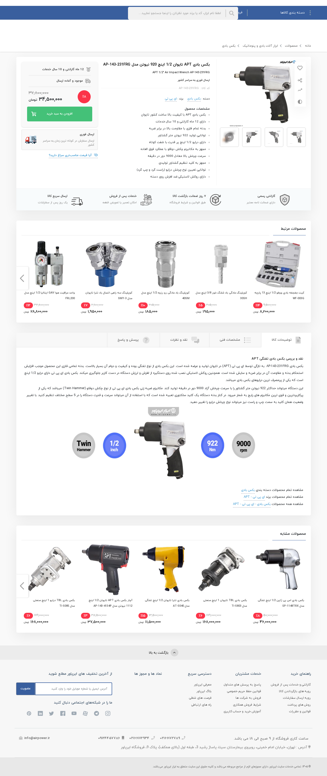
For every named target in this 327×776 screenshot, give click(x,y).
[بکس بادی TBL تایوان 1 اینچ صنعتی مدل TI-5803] (221, 569)
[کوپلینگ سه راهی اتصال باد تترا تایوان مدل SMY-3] (106, 264)
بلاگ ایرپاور (204, 691)
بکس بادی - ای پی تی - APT (252, 504)
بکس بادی (229, 46)
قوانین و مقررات (300, 711)
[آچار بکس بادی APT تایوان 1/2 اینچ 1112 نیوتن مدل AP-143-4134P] (106, 569)
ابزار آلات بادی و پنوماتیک (260, 46)
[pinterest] (29, 713)
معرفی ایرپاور (203, 685)
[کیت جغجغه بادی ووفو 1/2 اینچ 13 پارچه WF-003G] (278, 264)
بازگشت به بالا (159, 653)
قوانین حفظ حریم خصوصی (244, 691)
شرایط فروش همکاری (247, 705)
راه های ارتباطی (201, 705)
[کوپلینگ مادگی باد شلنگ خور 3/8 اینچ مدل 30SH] (221, 264)
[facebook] (63, 713)
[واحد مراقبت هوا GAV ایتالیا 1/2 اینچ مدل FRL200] (49, 264)
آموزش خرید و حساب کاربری (242, 711)
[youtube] (74, 713)
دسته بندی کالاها (293, 12)
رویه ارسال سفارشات (297, 698)
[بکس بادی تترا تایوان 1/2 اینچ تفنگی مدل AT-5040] (163, 569)
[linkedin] (40, 713)
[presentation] (305, 278)
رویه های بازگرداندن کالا (295, 691)
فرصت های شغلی (200, 698)
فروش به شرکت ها (248, 698)
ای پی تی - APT (254, 497)
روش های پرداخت (299, 705)
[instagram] (107, 713)
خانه (308, 46)
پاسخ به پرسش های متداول (242, 685)
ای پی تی (171, 99)
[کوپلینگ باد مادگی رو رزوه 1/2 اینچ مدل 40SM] (163, 264)
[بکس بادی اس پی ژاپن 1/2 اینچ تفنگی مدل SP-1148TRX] (278, 569)
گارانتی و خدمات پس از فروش (291, 685)
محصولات (291, 46)
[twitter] (51, 713)
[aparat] (85, 713)
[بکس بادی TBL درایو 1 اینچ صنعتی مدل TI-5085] (49, 569)
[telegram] (96, 713)
